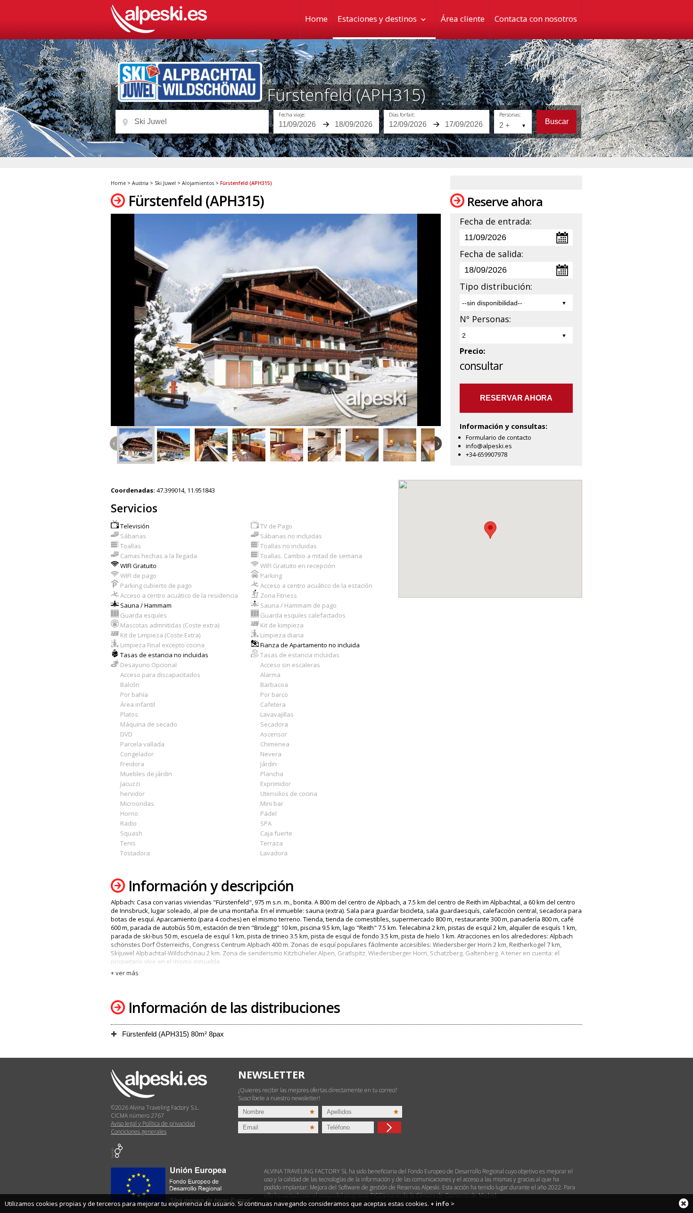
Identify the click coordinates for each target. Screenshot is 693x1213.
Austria (140, 183)
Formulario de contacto (498, 437)
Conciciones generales (138, 1132)
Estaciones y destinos (377, 18)
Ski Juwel (165, 183)
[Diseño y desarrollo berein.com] (117, 1156)
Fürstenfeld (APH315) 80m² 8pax (172, 1034)
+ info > (442, 1203)
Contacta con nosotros (536, 18)
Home (316, 18)
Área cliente (463, 18)
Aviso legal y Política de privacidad (153, 1124)
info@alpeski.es (489, 446)
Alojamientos (198, 183)
